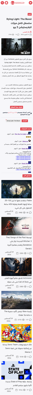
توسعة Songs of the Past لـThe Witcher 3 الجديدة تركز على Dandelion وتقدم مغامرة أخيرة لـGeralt (19, 243)
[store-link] (6, 2)
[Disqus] (16, 152)
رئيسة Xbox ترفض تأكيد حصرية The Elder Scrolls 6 (18, 313)
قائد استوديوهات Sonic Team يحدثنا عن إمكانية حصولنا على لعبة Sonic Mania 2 (17, 348)
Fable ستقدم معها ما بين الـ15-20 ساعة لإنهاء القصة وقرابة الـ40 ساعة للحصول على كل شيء (18, 204)
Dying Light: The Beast (13, 120)
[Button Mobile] (30, 3)
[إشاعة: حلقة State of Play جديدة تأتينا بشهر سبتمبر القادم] (16, 370)
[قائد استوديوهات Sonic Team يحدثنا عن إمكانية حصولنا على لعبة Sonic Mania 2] (16, 333)
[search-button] (2, 2)
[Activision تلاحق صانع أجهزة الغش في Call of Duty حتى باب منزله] (16, 267)
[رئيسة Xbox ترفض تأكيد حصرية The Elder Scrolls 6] (16, 300)
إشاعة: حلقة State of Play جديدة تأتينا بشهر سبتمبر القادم (19, 383)
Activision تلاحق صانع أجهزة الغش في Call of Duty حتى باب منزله (18, 279)
